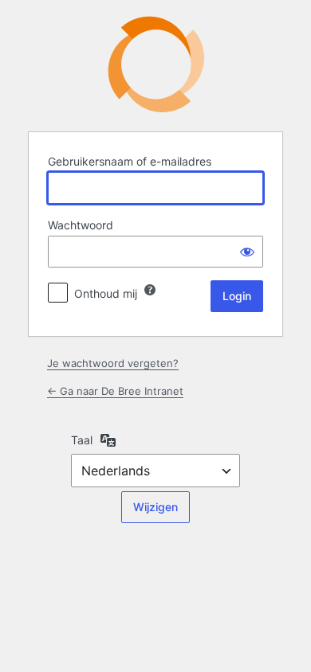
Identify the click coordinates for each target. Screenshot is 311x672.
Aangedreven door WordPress (156, 64)
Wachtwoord (80, 225)
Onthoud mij (105, 293)
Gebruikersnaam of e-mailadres (129, 161)
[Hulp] (149, 289)
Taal (82, 440)
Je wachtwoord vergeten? (113, 363)
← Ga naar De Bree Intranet (115, 391)
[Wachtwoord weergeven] (247, 252)
